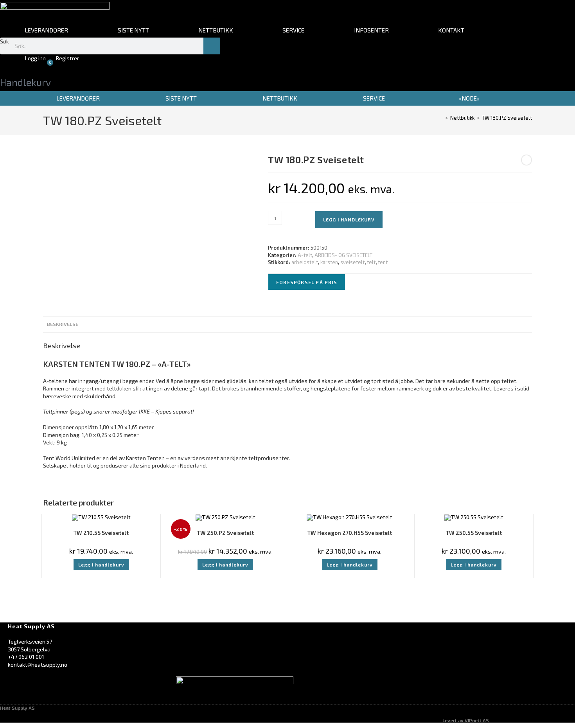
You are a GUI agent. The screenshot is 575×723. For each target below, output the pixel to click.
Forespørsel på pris (306, 282)
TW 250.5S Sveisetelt (474, 532)
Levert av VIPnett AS (465, 720)
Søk (4, 41)
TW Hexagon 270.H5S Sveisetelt (349, 532)
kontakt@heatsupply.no (37, 664)
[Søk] (211, 46)
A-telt (305, 255)
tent (383, 262)
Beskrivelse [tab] (62, 324)
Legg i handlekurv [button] (101, 564)
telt (371, 262)
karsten (329, 262)
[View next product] (526, 160)
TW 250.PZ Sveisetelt (225, 532)
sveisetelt (352, 262)
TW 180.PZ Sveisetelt (507, 118)
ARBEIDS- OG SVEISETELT (343, 255)
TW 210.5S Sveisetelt (101, 532)
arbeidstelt (304, 262)
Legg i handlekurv (349, 219)
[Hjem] (441, 118)
